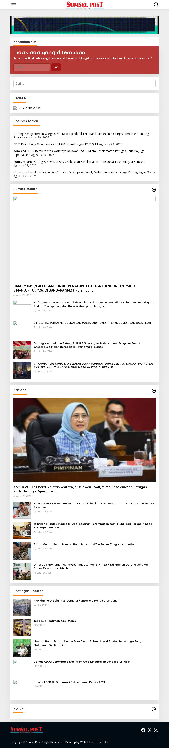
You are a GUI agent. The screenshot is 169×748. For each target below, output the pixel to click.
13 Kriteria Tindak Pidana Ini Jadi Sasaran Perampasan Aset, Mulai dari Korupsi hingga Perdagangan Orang (84, 172)
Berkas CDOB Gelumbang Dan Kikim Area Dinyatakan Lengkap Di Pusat (82, 661)
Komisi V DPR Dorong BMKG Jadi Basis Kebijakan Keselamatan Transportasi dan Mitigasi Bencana (79, 162)
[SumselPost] (85, 5)
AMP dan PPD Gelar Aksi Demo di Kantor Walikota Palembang (76, 600)
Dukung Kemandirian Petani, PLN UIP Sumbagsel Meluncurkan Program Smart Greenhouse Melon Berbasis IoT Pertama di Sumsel (87, 344)
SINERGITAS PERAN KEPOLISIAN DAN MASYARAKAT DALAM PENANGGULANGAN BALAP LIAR (92, 322)
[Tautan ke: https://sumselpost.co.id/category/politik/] (153, 709)
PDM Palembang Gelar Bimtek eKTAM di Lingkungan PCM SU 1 (55, 144)
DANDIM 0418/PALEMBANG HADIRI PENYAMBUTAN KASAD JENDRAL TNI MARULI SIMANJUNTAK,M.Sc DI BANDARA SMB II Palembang (75, 288)
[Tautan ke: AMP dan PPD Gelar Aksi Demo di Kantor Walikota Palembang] (22, 607)
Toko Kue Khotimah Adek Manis (55, 621)
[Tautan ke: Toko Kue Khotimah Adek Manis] (22, 627)
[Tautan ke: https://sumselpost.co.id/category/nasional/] (153, 390)
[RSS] (156, 730)
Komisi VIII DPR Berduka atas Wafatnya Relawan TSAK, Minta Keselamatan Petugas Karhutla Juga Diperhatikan (78, 153)
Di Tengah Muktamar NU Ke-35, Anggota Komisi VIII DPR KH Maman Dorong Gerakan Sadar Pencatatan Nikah (91, 566)
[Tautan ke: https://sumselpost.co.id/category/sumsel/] (153, 189)
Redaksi (103, 742)
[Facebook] (143, 730)
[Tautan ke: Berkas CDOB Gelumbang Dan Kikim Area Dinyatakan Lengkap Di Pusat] (22, 668)
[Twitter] (149, 730)
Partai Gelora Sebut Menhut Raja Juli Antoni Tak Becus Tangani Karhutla (84, 544)
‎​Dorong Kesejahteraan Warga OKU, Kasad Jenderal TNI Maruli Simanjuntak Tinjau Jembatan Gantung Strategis (81, 135)
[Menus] (13, 4)
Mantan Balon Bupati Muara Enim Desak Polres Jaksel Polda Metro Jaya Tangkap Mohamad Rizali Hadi (90, 643)
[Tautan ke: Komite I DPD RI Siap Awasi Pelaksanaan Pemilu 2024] (22, 688)
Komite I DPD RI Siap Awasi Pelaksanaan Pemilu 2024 (69, 682)
